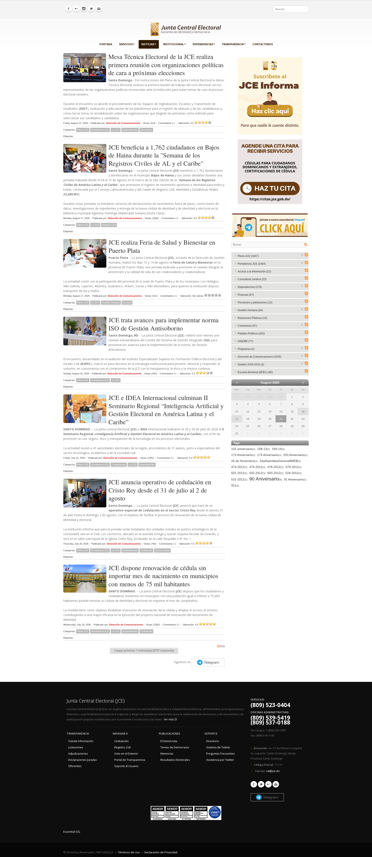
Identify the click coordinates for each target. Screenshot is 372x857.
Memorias (166, 753)
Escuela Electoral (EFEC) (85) (255, 372)
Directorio (212, 741)
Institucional (173, 44)
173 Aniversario (243, 455)
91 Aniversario (295, 479)
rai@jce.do (273, 771)
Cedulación (146, 550)
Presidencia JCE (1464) (252, 263)
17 (236, 418)
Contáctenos (263, 44)
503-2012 (275, 473)
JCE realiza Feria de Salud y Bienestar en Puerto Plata (161, 246)
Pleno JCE (82, 129)
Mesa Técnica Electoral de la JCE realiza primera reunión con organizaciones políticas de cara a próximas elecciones (166, 64)
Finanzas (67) (246, 294)
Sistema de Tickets (218, 747)
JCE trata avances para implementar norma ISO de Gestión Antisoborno (163, 323)
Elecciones (146, 129)
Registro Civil (109, 225)
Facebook (254, 784)
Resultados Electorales (175, 760)
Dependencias (203, 44)
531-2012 (239, 479)
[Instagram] (84, 8)
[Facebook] (68, 8)
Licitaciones (75, 747)
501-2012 (239, 473)
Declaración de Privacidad (160, 852)
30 (269, 396)
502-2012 (257, 473)
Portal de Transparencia (129, 760)
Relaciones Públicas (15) (252, 318)
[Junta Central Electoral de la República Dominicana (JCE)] (186, 28)
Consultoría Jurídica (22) (252, 279)
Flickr (268, 784)
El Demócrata (168, 741)
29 (258, 396)
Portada (105, 44)
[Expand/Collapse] (302, 254)
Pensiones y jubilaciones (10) (255, 302)
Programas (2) (246, 349)
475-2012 (257, 467)
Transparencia (233, 44)
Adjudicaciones (78, 753)
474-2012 (239, 467)
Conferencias (119, 464)
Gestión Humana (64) (250, 310)
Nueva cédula (162, 550)
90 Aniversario (265, 479)
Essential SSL (71, 832)
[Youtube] (99, 8)
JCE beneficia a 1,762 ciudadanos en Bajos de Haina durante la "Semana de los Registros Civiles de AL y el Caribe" (163, 155)
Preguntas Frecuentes (220, 753)
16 (303, 411)
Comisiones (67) (247, 325)
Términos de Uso (129, 852)
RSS (222, 646)
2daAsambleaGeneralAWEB (280, 461)
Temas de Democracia (174, 747)
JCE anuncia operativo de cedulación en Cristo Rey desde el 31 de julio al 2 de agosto (159, 489)
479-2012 (293, 467)
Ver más (169, 719)
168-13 (263, 449)
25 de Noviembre (244, 461)
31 (280, 396)
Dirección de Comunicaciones (123, 123)
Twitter (261, 784)
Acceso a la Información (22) (254, 271)
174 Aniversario (269, 455)
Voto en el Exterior (126, 753)
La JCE (115, 129)
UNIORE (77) (245, 341)
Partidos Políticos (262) (251, 333)
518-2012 (293, 473)
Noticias (147, 44)
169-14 (278, 449)
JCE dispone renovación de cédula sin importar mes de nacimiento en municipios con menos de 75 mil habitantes (163, 575)
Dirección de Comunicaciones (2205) (259, 356)
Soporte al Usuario (126, 766)
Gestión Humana (111, 302)
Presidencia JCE (100, 129)
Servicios (126, 44)
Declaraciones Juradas (82, 760)
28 (247, 396)
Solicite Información (80, 741)
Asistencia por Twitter (220, 760)
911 (235, 485)
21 (280, 418)
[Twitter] (91, 8)
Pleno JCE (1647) (248, 256)
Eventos (127, 302)
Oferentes (75, 766)
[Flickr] (76, 8)
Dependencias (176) (250, 287)
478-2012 (275, 467)
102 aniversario (243, 449)
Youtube (276, 784)
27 (236, 396)
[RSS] (306, 254)
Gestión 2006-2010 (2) (251, 364)
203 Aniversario (295, 455)
